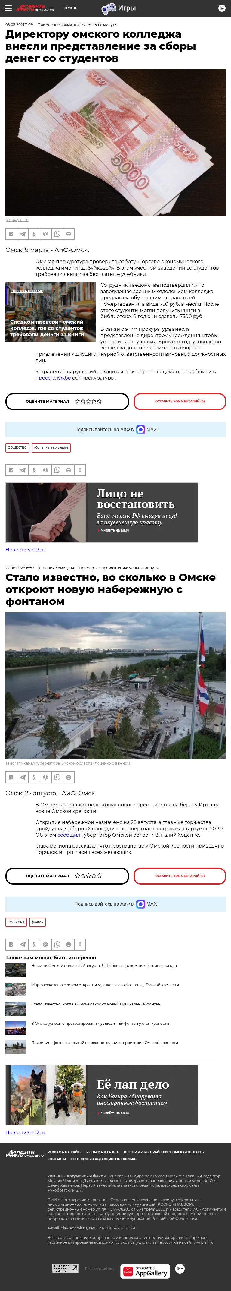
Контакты (57, 1159)
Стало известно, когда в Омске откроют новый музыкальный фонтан (95, 1004)
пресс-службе (53, 378)
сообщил (69, 835)
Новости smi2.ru (25, 550)
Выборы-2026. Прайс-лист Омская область (164, 1152)
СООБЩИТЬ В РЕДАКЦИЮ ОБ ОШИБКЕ (103, 1159)
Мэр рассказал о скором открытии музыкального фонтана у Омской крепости (105, 985)
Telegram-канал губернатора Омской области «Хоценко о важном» (68, 763)
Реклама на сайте (65, 1152)
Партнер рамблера (99, 1268)
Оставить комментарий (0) (180, 401)
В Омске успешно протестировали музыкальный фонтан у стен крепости (100, 1023)
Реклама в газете (102, 1152)
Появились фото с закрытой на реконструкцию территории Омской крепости (104, 1042)
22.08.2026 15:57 (19, 568)
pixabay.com (17, 219)
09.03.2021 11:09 (19, 24)
